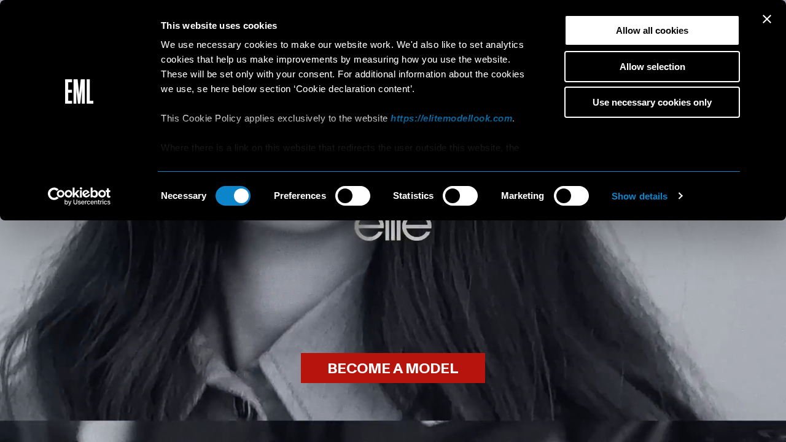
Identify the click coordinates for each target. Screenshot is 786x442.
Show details (639, 196)
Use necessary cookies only (652, 102)
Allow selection (652, 66)
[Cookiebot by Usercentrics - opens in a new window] (79, 196)
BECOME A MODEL (393, 369)
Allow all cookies (652, 30)
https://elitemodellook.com (451, 118)
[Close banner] (767, 19)
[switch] (352, 196)
